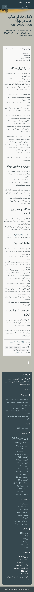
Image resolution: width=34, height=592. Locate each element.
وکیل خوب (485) (20, 438)
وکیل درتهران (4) (23, 489)
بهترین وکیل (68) (23, 469)
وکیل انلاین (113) (23, 457)
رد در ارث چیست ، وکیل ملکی (17, 48)
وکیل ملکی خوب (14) (22, 474)
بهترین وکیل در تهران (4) (21, 486)
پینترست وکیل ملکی (22, 515)
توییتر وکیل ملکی (23, 504)
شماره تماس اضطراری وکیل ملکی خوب (17, 399)
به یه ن (25, 53)
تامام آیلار (25, 547)
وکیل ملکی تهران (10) (22, 477)
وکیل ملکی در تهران (19, 350)
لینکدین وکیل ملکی (22, 506)
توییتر (11, 342)
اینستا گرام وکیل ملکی (22, 512)
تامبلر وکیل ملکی (23, 509)
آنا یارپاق (28, 2)
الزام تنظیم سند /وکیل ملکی (20, 408)
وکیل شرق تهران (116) (21, 454)
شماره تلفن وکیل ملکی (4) (20, 483)
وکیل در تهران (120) (22, 451)
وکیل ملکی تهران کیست (21, 524)
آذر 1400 (25, 536)
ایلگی (20, 2)
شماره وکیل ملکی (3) (22, 494)
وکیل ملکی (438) (21, 442)
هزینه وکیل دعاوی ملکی (21, 521)
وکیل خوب (17, 347)
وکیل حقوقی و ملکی (20, 60)
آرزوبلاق (15, 589)
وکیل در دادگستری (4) (22, 491)
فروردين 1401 (24, 533)
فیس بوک (19, 342)
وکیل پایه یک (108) (22, 463)
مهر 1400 (25, 542)
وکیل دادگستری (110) (22, 460)
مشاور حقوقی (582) (22, 428)
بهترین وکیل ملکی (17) (21, 471)
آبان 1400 (25, 539)
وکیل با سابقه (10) (23, 480)
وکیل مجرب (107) (23, 466)
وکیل (11, 347)
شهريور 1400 (24, 544)
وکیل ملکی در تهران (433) (20, 446)
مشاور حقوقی (19, 353)
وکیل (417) (24, 449)
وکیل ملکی (25, 518)
